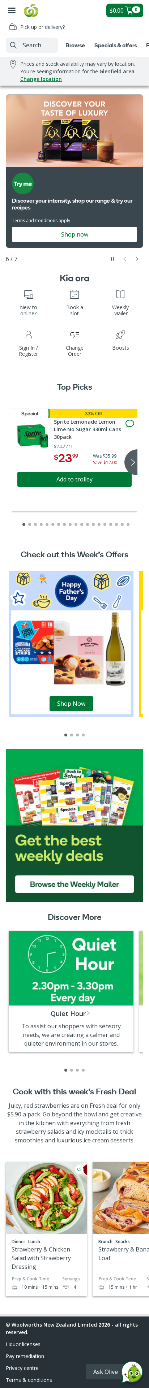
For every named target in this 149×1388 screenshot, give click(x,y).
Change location (41, 78)
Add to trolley (74, 479)
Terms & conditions (29, 1379)
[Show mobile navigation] (12, 10)
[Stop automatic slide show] (112, 259)
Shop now (74, 234)
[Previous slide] (124, 259)
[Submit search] (13, 45)
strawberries (51, 1106)
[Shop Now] (71, 644)
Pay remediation (25, 1356)
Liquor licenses (23, 1344)
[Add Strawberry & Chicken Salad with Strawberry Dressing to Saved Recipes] (79, 1169)
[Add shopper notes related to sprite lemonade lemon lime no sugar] (129, 423)
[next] (130, 462)
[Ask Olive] (132, 1373)
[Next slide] (137, 259)
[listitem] (65, 735)
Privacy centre (22, 1368)
